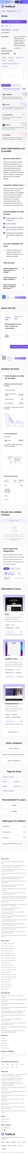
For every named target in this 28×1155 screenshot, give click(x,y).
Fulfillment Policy (5, 1119)
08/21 (7, 1067)
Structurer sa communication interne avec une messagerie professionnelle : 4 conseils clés (12, 1079)
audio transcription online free (8, 955)
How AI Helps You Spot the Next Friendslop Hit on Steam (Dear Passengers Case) (13, 1031)
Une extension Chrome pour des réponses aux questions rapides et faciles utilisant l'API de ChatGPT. (14, 664)
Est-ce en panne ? (5, 1048)
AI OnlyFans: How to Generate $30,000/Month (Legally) (12, 996)
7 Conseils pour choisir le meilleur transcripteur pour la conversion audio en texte (13, 893)
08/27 (17, 1064)
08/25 (2, 1067)
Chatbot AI (11, 60)
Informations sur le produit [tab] (11, 88)
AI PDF (17, 627)
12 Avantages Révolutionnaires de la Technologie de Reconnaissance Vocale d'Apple (13, 928)
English (3, 1142)
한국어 (19, 1142)
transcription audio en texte (7, 943)
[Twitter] (2, 1130)
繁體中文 (14, 1142)
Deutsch (15, 1145)
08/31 (2, 1064)
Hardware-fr (4, 1043)
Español (9, 1145)
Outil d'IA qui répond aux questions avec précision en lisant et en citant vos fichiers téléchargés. (14, 709)
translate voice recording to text (8, 970)
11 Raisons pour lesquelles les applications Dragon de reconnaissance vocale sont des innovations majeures (14, 897)
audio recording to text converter (9, 974)
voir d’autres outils (15, 538)
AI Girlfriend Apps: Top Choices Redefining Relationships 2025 (11, 1019)
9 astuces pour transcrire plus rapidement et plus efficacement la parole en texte (12, 885)
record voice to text (5, 972)
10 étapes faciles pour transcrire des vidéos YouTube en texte (13, 935)
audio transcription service (7, 953)
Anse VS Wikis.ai (14, 748)
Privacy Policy (4, 1121)
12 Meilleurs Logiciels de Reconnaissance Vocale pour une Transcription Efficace (12, 924)
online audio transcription (7, 946)
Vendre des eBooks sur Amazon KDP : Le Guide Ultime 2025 (12, 1099)
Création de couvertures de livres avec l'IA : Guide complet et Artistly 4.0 (13, 1107)
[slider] (6, 30)
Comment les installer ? (19, 578)
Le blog (3, 1038)
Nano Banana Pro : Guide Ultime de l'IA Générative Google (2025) (13, 1088)
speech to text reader (6, 984)
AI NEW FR (4, 1040)
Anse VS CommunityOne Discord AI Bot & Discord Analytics (15, 754)
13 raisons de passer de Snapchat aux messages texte (13, 862)
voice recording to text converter (8, 967)
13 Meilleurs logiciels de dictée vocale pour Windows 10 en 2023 (13, 889)
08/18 (12, 1067)
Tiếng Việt (3, 1149)
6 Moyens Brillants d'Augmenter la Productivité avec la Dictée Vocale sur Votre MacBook (14, 904)
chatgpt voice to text (6, 979)
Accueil (3, 11)
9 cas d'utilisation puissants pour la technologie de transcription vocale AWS (13, 932)
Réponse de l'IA (11, 11)
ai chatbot (14, 811)
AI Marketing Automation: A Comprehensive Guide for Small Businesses (14, 1008)
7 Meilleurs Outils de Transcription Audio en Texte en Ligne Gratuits (13, 881)
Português (3, 1145)
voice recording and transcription (9, 977)
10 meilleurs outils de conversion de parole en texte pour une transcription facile (13, 870)
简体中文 (8, 1142)
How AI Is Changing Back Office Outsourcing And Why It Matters (14, 1027)
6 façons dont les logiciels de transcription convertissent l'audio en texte (11, 908)
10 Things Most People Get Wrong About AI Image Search (13, 1015)
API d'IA (4, 60)
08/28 (12, 1064)
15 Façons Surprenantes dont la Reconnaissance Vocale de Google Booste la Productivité (13, 877)
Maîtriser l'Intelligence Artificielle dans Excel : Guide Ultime (13, 1111)
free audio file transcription (7, 948)
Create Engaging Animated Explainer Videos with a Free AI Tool (13, 1004)
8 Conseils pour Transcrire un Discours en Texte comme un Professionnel (12, 912)
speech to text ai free (6, 986)
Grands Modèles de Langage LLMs (10, 63)
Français (20, 1145)
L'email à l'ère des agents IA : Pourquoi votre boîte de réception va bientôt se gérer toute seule (14, 1075)
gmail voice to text (5, 981)
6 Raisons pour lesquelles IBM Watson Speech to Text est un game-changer (14, 916)
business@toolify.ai (5, 1127)
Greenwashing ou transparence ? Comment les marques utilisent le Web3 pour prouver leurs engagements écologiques (12, 1083)
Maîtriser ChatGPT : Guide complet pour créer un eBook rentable (13, 1103)
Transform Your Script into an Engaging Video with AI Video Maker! (13, 1000)
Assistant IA (5, 66)
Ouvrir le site (10, 632)
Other (2, 1058)
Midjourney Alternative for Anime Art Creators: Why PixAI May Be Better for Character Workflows (13, 1011)
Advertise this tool (6, 85)
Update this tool (16, 85)
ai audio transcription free (7, 965)
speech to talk (4, 989)
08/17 (17, 1067)
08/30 (7, 1064)
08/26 (22, 1064)
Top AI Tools (4, 1045)
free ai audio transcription (7, 950)
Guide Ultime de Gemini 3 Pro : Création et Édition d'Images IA (13, 1096)
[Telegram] (4, 1130)
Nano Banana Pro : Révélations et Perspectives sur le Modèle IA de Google (14, 1092)
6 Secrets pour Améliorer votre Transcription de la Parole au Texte (13, 901)
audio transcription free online (8, 958)
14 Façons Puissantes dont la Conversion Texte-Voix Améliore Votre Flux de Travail (13, 920)
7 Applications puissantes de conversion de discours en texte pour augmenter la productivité (13, 866)
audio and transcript (6, 962)
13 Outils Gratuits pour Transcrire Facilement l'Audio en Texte (13, 873)
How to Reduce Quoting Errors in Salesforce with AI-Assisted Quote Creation (13, 1023)
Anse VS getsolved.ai (14, 760)
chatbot (14, 805)
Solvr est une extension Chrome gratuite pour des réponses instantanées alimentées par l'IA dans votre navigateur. (13, 620)
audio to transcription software (8, 960)
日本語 (23, 1142)
